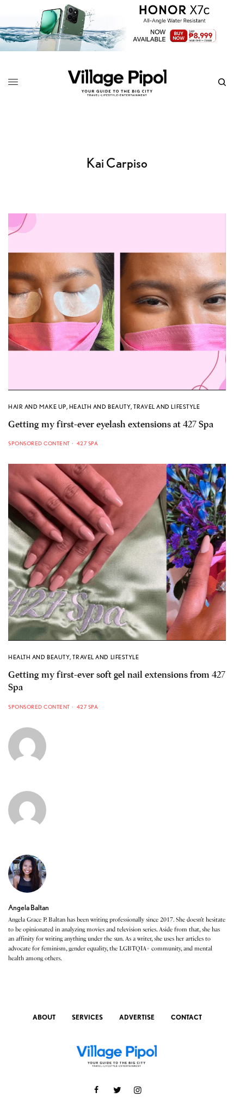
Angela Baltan (28, 907)
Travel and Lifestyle (166, 406)
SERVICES (87, 1017)
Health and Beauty (100, 406)
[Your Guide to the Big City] (117, 82)
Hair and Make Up (37, 406)
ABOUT (44, 1017)
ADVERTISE (137, 1017)
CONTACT (186, 1017)
